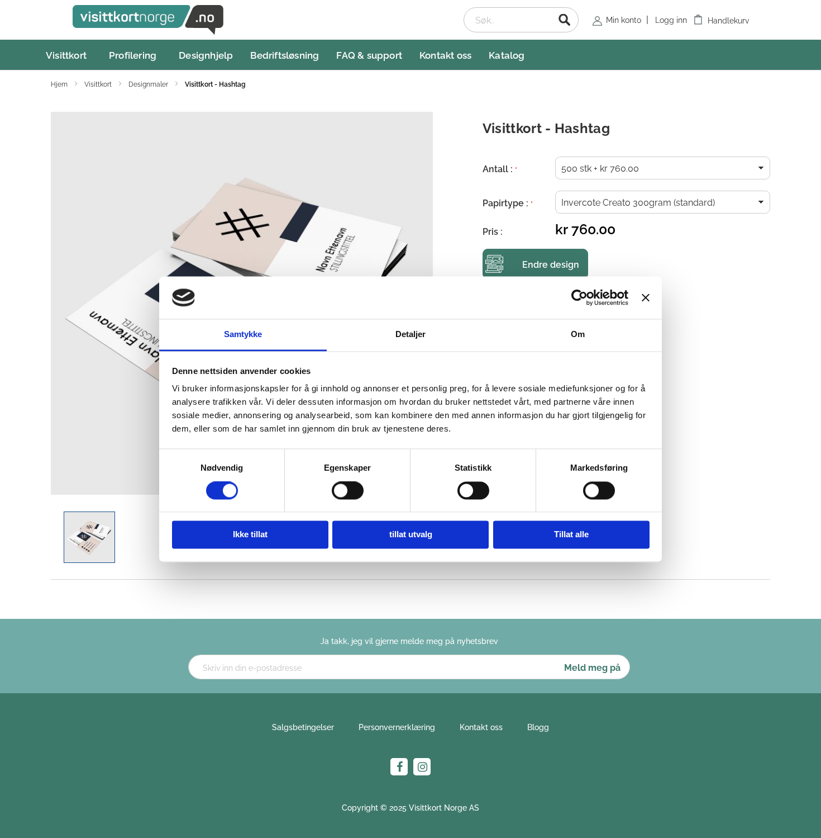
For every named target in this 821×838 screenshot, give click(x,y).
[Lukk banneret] (646, 297)
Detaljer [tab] (410, 334)
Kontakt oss (481, 726)
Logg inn (671, 19)
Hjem (60, 83)
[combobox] (521, 19)
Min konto (623, 19)
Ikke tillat (250, 534)
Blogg (538, 726)
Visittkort (98, 83)
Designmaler (149, 83)
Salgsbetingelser (303, 726)
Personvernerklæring (397, 726)
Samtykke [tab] (243, 334)
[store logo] (148, 20)
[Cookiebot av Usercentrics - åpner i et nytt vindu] (579, 297)
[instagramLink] (422, 766)
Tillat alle (571, 534)
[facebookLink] (399, 766)
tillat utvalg (410, 534)
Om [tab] (578, 334)
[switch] (348, 491)
